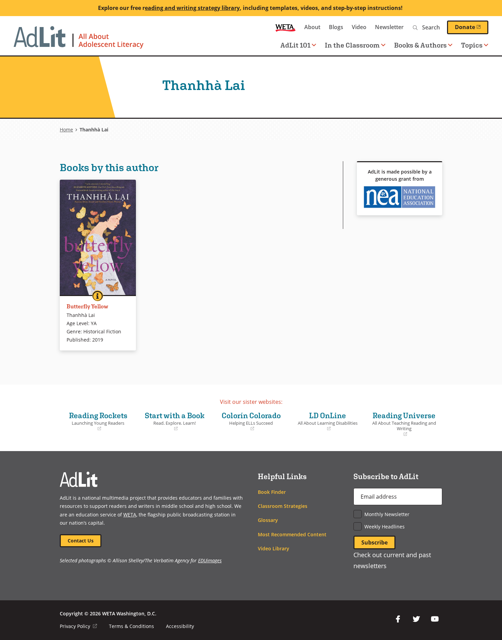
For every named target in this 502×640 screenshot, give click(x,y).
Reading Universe (402, 424)
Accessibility (180, 626)
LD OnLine (325, 421)
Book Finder (272, 492)
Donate (471, 27)
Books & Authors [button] (420, 45)
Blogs (336, 27)
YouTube (434, 619)
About (312, 27)
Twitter (416, 619)
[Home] (78, 40)
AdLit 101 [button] (295, 45)
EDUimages (210, 560)
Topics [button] (472, 45)
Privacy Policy (78, 626)
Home (66, 129)
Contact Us (81, 540)
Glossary (268, 520)
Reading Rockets (95, 421)
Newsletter (389, 27)
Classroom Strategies (282, 506)
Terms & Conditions (131, 626)
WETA (285, 27)
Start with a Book (172, 421)
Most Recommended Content (292, 534)
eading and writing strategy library (192, 8)
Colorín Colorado (248, 421)
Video (359, 27)
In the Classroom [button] (352, 45)
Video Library (273, 548)
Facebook (397, 619)
